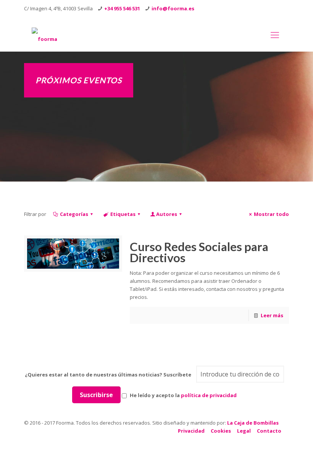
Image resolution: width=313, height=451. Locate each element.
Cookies (221, 430)
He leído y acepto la (183, 395)
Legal (244, 430)
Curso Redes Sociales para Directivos (199, 252)
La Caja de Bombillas (253, 422)
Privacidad (191, 430)
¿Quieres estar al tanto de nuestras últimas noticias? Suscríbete (108, 374)
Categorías (74, 214)
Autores (166, 214)
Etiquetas (123, 214)
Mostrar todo (271, 214)
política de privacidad (209, 395)
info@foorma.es (173, 8)
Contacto (269, 430)
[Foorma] (44, 34)
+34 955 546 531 (122, 8)
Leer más (272, 315)
